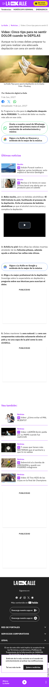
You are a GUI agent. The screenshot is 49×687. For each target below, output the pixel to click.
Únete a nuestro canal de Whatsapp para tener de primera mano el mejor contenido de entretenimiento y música (27, 128)
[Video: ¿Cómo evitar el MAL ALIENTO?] (8, 418)
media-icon (24, 682)
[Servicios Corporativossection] (45, 634)
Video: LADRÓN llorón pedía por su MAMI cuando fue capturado (32, 434)
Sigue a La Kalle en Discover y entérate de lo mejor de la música (25, 139)
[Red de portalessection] (45, 627)
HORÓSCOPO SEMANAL (23, 9)
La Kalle (4, 25)
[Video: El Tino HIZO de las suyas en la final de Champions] (8, 478)
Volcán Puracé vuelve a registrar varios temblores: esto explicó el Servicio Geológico (32, 170)
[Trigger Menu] (3, 3)
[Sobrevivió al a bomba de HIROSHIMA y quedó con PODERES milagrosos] (8, 462)
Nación (20, 164)
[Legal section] (45, 640)
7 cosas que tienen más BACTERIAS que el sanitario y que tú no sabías (31, 449)
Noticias (14, 25)
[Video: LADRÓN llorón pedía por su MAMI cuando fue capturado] (8, 432)
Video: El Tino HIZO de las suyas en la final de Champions (31, 479)
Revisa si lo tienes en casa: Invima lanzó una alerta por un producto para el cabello (31, 185)
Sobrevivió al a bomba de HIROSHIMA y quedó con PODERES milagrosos (30, 465)
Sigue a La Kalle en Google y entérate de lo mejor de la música (25, 266)
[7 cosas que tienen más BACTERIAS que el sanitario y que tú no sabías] (8, 447)
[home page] (24, 583)
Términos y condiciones (20, 650)
